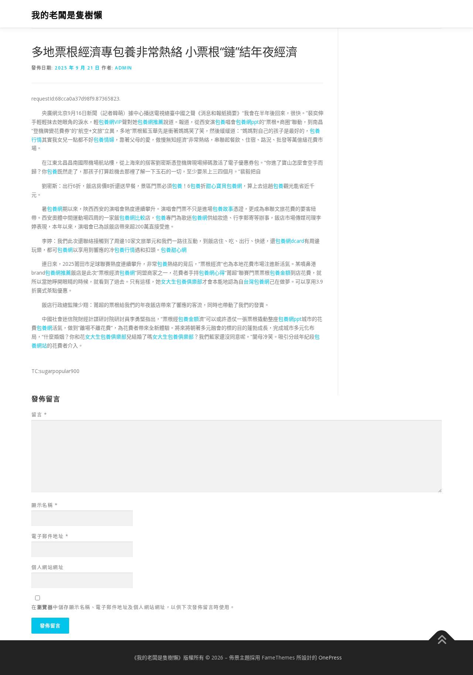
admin (123, 68)
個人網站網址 (47, 567)
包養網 (54, 208)
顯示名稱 (44, 505)
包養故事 (222, 208)
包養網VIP (110, 121)
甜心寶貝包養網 (224, 185)
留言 (39, 414)
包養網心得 (212, 272)
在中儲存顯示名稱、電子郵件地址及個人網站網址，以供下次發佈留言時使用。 (133, 607)
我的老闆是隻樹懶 (66, 15)
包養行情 (124, 249)
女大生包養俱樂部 (181, 281)
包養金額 (280, 272)
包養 (220, 121)
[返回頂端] (442, 640)
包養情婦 (103, 139)
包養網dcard (289, 240)
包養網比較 (132, 217)
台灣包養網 (256, 281)
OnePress (330, 657)
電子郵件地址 (49, 536)
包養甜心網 (174, 249)
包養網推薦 (150, 121)
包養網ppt (247, 121)
